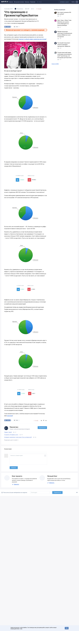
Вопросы (27, 2)
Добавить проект (64, 2)
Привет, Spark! (8, 432)
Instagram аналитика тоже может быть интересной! (18, 437)
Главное (11, 2)
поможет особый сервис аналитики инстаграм (32, 39)
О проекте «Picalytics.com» (11, 434)
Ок (66, 628)
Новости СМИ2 (55, 63)
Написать (16, 484)
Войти (73, 2)
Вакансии (32, 2)
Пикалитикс (14, 427)
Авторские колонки (19, 2)
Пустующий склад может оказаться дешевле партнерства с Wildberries (63, 44)
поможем (9, 415)
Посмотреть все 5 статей (10, 440)
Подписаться (42, 427)
